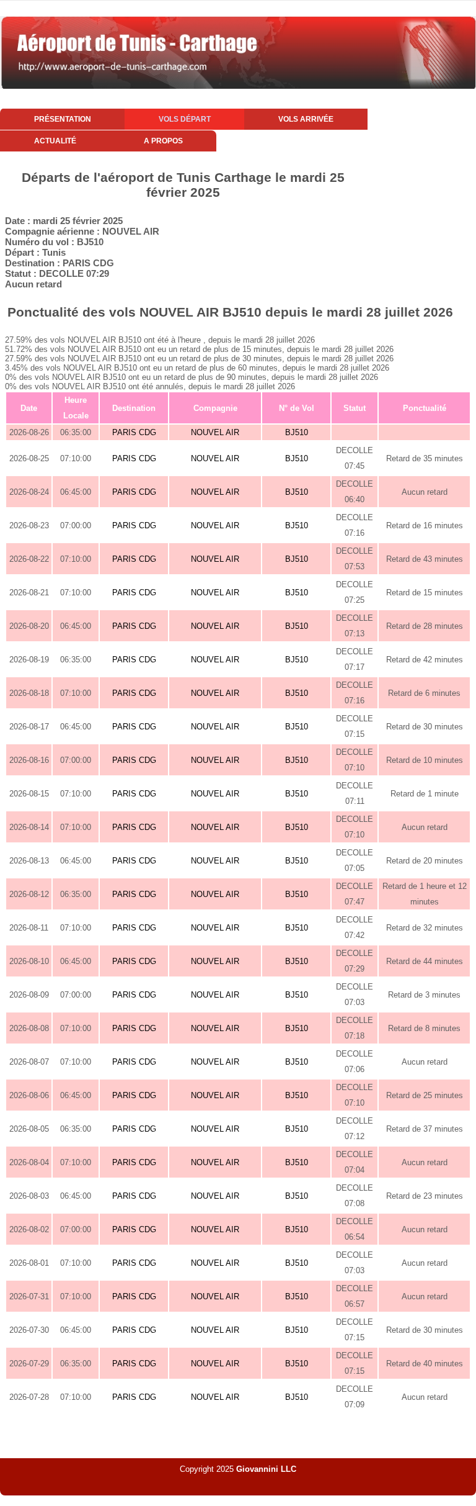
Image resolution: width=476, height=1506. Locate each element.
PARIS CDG (134, 432)
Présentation (62, 119)
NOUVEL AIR (215, 432)
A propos (163, 141)
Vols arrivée (305, 119)
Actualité (55, 141)
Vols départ (185, 119)
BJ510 (296, 432)
